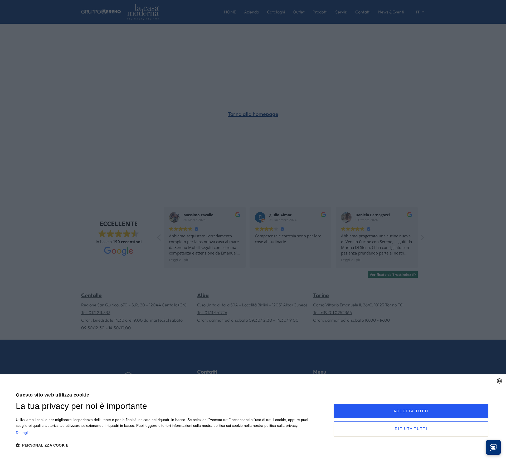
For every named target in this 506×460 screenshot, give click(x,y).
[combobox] (499, 381)
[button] (170, 445)
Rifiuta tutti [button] (411, 429)
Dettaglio (23, 432)
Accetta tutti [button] (411, 411)
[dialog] (253, 417)
